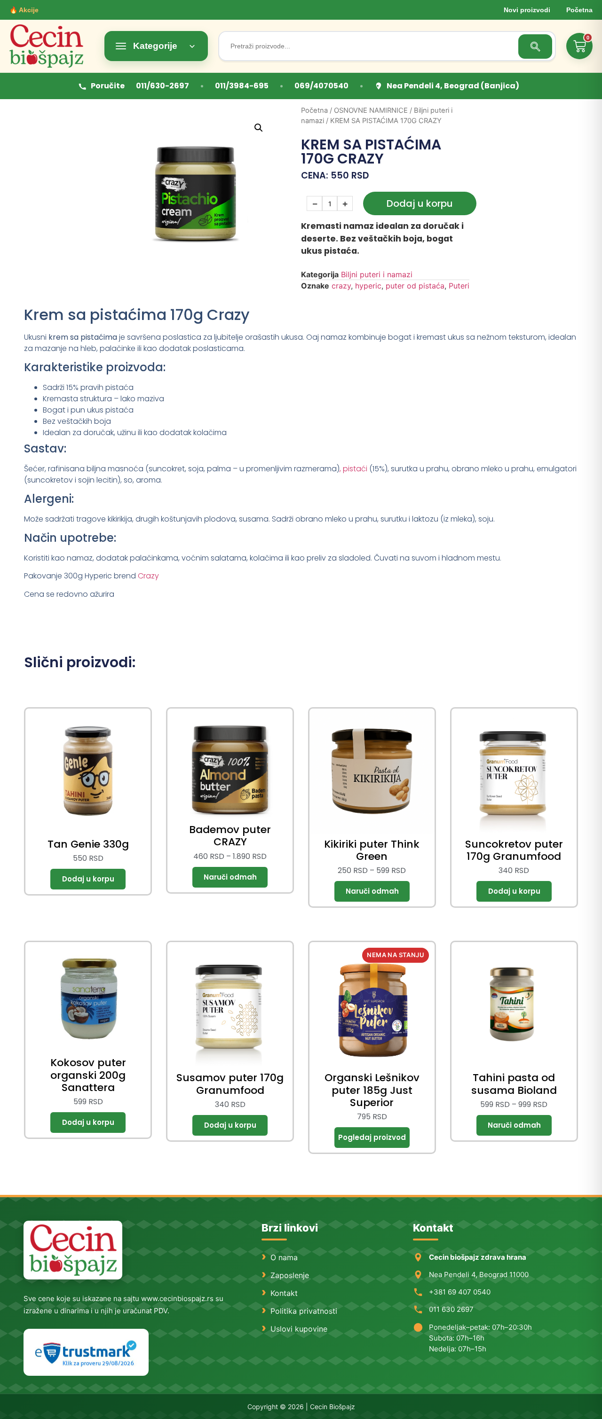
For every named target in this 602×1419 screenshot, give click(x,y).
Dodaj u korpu (420, 203)
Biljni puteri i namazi (376, 274)
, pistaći (353, 468)
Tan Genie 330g (88, 844)
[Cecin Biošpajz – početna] (51, 46)
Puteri (459, 285)
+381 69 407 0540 (460, 1291)
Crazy (148, 575)
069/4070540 (321, 85)
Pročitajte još (372, 1137)
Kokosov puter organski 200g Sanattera (88, 1075)
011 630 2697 (451, 1309)
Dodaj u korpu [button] (88, 879)
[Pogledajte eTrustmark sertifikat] (86, 1352)
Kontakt (284, 1293)
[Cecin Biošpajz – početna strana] (73, 1250)
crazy (341, 285)
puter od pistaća (415, 285)
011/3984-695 (242, 85)
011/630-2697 (162, 85)
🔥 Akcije (24, 10)
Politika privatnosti (303, 1311)
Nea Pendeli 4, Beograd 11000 (479, 1274)
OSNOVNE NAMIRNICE (371, 110)
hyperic (368, 285)
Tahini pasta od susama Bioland (514, 1083)
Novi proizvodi (527, 10)
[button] (258, 127)
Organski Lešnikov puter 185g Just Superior (372, 1090)
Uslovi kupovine (298, 1328)
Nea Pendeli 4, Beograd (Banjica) (453, 85)
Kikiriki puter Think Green (372, 850)
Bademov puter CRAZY (230, 835)
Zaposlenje (289, 1275)
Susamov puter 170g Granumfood (230, 1083)
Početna (579, 10)
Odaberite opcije (230, 877)
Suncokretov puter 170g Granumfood (514, 850)
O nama (284, 1257)
